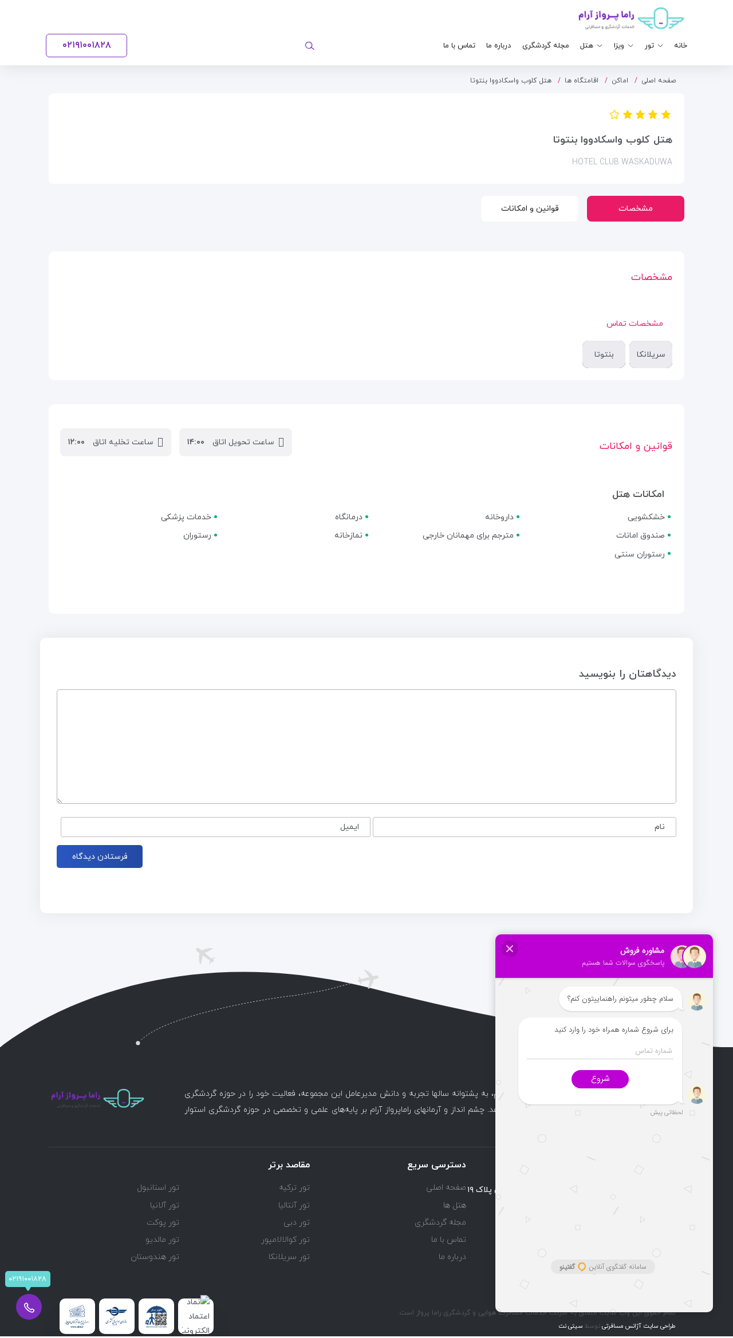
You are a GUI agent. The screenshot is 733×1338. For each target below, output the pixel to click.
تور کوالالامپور (285, 1239)
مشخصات (635, 208)
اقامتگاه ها (581, 80)
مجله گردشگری (545, 46)
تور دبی (296, 1222)
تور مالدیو (162, 1239)
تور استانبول (158, 1187)
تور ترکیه (294, 1187)
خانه (680, 46)
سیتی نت (570, 1326)
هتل (586, 46)
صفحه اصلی (658, 80)
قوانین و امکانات (530, 208)
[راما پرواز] (631, 18)
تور (649, 46)
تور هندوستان (155, 1257)
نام (660, 827)
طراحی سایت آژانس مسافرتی (638, 1326)
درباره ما (498, 46)
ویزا (619, 46)
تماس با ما (459, 46)
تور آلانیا (164, 1205)
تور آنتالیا (294, 1205)
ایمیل (349, 827)
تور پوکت (163, 1222)
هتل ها (454, 1205)
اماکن (620, 80)
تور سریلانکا (289, 1257)
